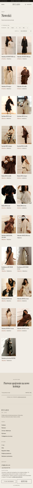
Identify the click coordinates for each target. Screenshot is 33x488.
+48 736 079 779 (6, 468)
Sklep (3, 11)
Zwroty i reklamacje (6, 430)
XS (8, 27)
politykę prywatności (22, 397)
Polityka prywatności (6, 453)
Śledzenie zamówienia (7, 456)
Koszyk (29, 4)
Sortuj (17, 31)
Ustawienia (16, 485)
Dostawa (4, 425)
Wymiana (4, 433)
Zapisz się (28, 392)
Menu (3, 4)
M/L (24, 27)
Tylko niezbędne (9, 481)
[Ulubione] (25, 4)
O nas (3, 445)
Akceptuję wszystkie (24, 481)
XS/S (13, 27)
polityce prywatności (17, 477)
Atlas (3, 448)
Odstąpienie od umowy (7, 436)
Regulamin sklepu (6, 450)
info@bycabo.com (6, 465)
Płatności (4, 427)
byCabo (16, 4)
